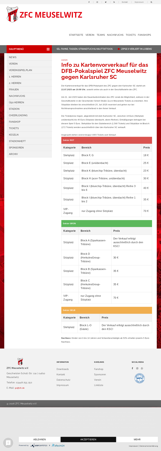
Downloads (63, 369)
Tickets (131, 35)
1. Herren (15, 76)
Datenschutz (63, 380)
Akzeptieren (88, 439)
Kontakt (125, 2)
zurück (64, 60)
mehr (137, 439)
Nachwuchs (115, 35)
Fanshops (144, 35)
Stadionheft (17, 141)
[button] (29, 49)
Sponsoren (16, 147)
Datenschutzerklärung (149, 446)
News (12, 57)
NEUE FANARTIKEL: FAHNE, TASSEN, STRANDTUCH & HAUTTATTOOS (72, 49)
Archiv (13, 154)
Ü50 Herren (16, 102)
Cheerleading (18, 115)
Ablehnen (39, 439)
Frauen (14, 89)
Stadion (14, 109)
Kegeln (14, 134)
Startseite (76, 35)
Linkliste (98, 385)
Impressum (139, 2)
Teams (101, 35)
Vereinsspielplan (20, 70)
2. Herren (15, 83)
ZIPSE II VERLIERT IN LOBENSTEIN (134, 49)
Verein (90, 35)
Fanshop (14, 121)
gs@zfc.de (20, 388)
